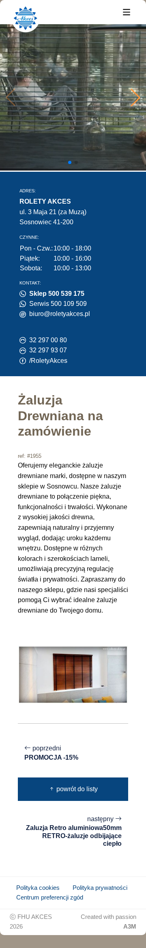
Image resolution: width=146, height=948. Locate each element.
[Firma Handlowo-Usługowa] (25, 18)
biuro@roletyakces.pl (59, 313)
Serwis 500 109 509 (58, 303)
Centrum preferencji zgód (49, 897)
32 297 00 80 (48, 340)
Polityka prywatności (100, 888)
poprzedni (51, 753)
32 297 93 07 (48, 350)
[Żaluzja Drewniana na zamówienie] (73, 674)
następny (74, 831)
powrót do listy (76, 789)
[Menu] (126, 11)
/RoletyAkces (48, 360)
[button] (135, 97)
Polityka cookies (38, 888)
